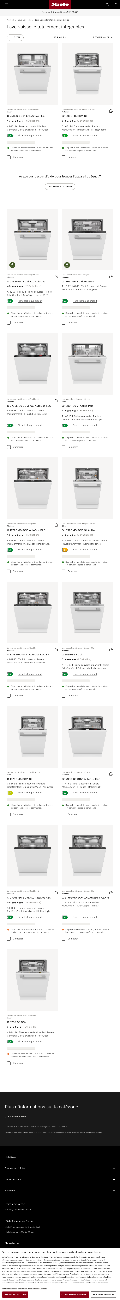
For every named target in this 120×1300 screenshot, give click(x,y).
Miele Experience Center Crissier (20, 1232)
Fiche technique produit (30, 135)
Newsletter (12, 1243)
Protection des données (28, 1289)
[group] (32, 101)
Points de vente (15, 1204)
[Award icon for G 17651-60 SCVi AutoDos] (67, 265)
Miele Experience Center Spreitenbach (23, 1227)
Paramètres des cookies (103, 1294)
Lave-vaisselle (24, 20)
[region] (60, 1274)
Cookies (43, 1289)
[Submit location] (114, 1210)
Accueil (10, 20)
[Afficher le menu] (6, 4)
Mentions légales (9, 1289)
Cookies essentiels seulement (74, 1294)
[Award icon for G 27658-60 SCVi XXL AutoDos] (12, 265)
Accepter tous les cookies (15, 1294)
